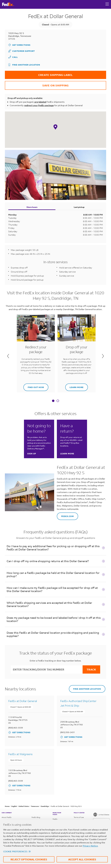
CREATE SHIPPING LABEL (39, 74)
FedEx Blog (36, 817)
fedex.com (65, 515)
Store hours (32, 207)
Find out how (33, 386)
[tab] (53, 401)
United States (104, 815)
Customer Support (21, 51)
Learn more (74, 386)
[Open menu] (107, 4)
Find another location (26, 64)
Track (91, 669)
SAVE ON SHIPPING (37, 84)
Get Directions (19, 45)
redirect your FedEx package (39, 105)
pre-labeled (40, 101)
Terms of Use (79, 817)
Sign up (31, 453)
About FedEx (7, 817)
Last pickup (79, 207)
